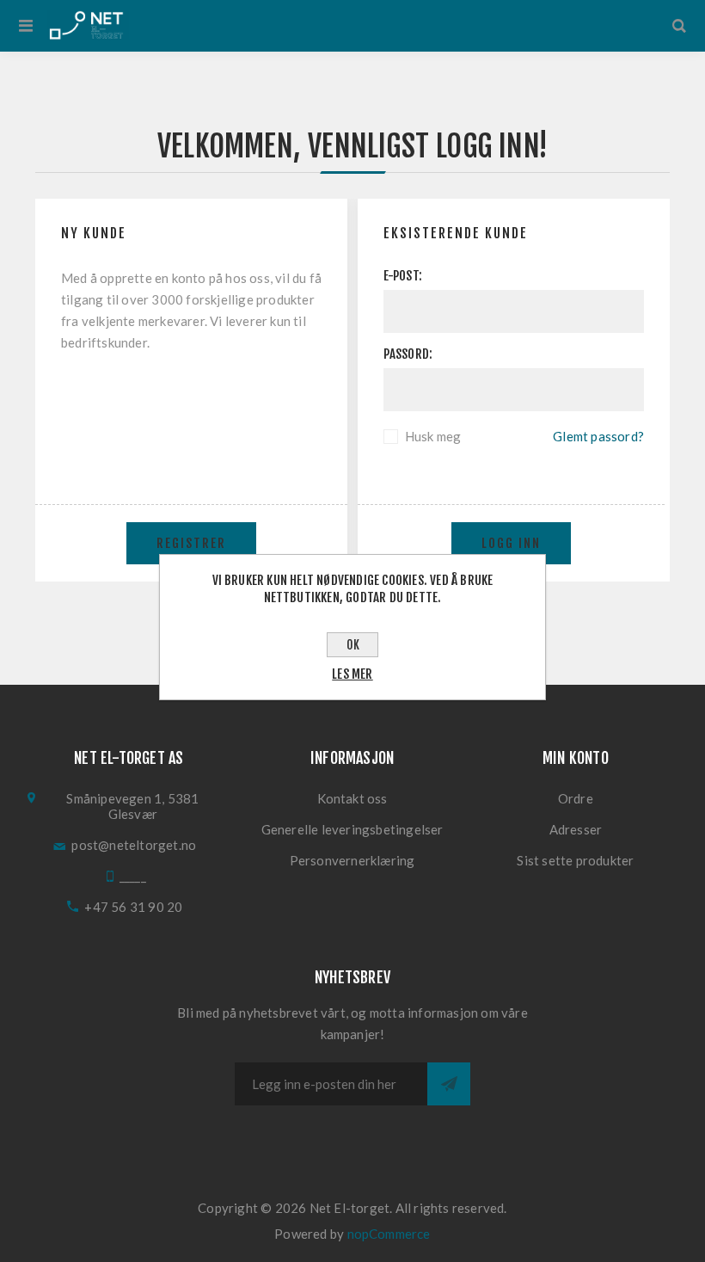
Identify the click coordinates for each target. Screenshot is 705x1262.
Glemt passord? (598, 436)
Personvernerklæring (352, 860)
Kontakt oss (352, 798)
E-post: (402, 276)
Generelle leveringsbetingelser (352, 829)
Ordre (575, 798)
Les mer (352, 674)
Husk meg (433, 436)
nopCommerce (389, 1233)
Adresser (576, 829)
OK (352, 644)
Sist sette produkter (575, 860)
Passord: (408, 354)
